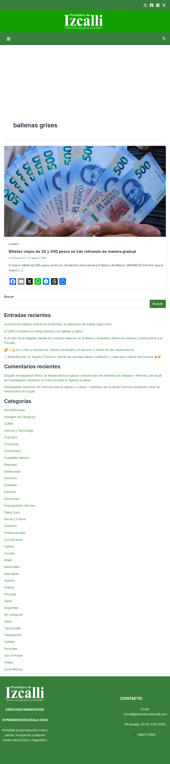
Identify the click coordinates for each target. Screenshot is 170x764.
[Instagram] (158, 5)
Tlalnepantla (12, 635)
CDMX (8, 424)
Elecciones (11, 499)
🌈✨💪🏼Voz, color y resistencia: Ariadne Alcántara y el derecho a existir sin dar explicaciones (69, 350)
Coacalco (10, 437)
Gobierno (10, 526)
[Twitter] (164, 5)
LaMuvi (9, 546)
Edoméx (10, 492)
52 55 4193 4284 (153, 724)
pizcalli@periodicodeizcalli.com (145, 714)
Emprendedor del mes (19, 505)
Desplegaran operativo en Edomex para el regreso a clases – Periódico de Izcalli (60, 387)
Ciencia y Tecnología (18, 430)
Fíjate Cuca (12, 512)
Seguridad (11, 608)
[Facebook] (151, 5)
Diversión (10, 478)
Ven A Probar (13, 655)
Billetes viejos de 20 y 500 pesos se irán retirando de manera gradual (72, 251)
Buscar (9, 296)
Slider (8, 621)
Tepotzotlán (12, 628)
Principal (10, 594)
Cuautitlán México (16, 458)
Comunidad (12, 451)
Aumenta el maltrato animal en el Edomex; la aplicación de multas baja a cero (58, 324)
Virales (8, 662)
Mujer (8, 560)
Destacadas (12, 471)
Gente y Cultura (15, 519)
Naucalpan (11, 574)
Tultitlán (9, 642)
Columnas (11, 444)
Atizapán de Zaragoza (19, 417)
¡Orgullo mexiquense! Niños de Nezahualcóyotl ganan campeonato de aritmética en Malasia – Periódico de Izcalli (83, 375)
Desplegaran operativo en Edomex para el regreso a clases (49, 380)
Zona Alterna (13, 669)
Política (9, 587)
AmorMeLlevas (14, 410)
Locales (13, 244)
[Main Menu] (8, 38)
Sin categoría (13, 615)
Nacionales (12, 567)
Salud (8, 601)
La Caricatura (13, 540)
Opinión (9, 580)
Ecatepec (10, 485)
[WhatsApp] (145, 5)
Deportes (10, 465)
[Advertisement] (85, 76)
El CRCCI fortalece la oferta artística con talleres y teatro (43, 331)
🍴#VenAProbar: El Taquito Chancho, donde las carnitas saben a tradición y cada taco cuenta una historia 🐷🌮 (83, 357)
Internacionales (15, 533)
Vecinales (10, 649)
